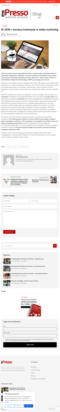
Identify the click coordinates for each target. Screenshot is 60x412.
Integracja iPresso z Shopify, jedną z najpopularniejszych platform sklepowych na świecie (19, 182)
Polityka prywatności (54, 408)
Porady (33, 376)
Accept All (28, 406)
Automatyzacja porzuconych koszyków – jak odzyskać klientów (29, 273)
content (9, 146)
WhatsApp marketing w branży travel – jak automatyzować (28, 266)
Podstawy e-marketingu (38, 379)
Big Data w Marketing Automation (40, 181)
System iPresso (35, 370)
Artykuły (4, 26)
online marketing (24, 146)
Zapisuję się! (52, 1)
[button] (57, 17)
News (32, 373)
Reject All (19, 406)
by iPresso (55, 5)
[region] (19, 400)
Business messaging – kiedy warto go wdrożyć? (24, 281)
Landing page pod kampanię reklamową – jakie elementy (27, 259)
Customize (9, 406)
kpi (15, 146)
